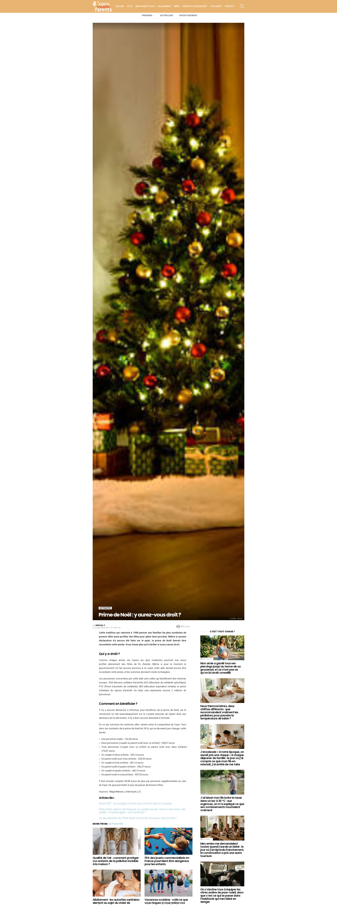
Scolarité (216, 6)
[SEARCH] (242, 6)
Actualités (115, 823)
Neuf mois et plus (144, 6)
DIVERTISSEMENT (188, 15)
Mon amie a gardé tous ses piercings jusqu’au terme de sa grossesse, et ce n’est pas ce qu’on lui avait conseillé (220, 668)
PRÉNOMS (147, 15)
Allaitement (164, 6)
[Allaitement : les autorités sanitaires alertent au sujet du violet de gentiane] (117, 883)
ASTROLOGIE (166, 15)
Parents (229, 6)
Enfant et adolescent (195, 6)
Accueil (120, 6)
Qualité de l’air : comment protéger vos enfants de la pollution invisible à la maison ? (116, 861)
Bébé (176, 6)
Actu (129, 6)
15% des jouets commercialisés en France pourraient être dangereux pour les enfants (167, 861)
